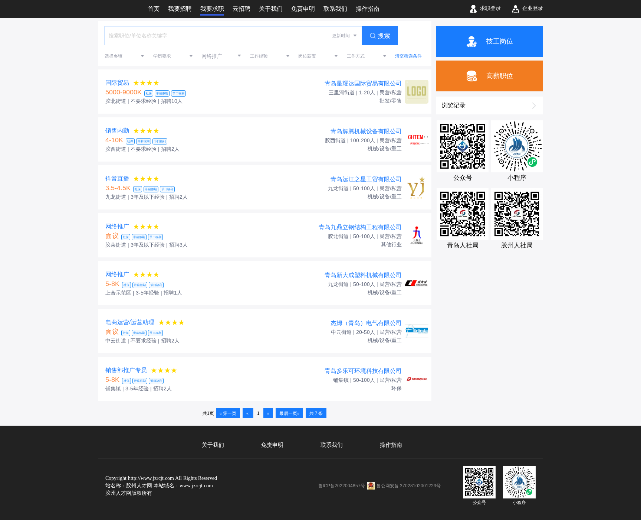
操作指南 (391, 445)
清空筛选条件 (408, 56)
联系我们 (331, 445)
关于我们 (213, 445)
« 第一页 (228, 413)
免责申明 (272, 445)
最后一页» (289, 413)
